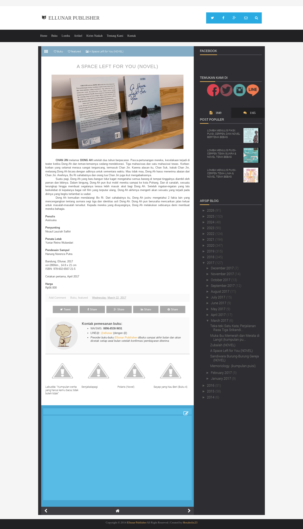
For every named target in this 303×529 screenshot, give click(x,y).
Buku (54, 35)
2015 (211, 391)
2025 (211, 216)
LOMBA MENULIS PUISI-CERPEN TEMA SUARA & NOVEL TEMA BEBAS (221, 153)
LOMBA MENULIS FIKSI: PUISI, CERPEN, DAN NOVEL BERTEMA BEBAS (223, 133)
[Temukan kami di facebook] (223, 18)
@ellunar (106, 333)
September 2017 (223, 285)
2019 (211, 251)
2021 (211, 239)
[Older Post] (189, 511)
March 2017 (220, 320)
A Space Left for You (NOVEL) (117, 66)
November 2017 (223, 274)
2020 (211, 245)
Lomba (66, 35)
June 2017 (219, 303)
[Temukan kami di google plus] (234, 18)
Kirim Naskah (94, 35)
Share (93, 309)
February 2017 (222, 372)
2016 (211, 385)
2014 (211, 397)
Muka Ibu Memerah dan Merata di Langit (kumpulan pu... (235, 337)
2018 (211, 257)
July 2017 (218, 297)
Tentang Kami (115, 35)
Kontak (131, 35)
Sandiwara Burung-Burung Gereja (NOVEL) (234, 358)
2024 (211, 222)
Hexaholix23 (190, 522)
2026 (211, 210)
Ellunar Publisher (74, 18)
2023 (211, 228)
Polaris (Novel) (125, 387)
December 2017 (223, 268)
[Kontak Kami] (246, 18)
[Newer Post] (45, 511)
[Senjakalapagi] (99, 370)
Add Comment (57, 297)
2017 (211, 262)
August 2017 (220, 291)
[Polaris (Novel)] (135, 370)
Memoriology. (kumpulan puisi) (233, 366)
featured (83, 297)
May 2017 (218, 309)
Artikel (78, 35)
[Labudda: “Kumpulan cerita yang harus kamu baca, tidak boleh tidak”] (63, 370)
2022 (211, 233)
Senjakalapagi (89, 387)
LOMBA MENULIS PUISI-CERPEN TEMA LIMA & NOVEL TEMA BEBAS (221, 173)
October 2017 (221, 280)
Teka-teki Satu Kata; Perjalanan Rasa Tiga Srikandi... (233, 328)
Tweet (67, 309)
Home (43, 35)
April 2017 (219, 314)
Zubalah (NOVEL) (222, 345)
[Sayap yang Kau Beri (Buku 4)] (172, 370)
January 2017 (221, 378)
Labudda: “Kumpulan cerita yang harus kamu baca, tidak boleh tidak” (61, 390)
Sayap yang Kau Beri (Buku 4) (170, 387)
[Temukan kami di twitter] (212, 18)
